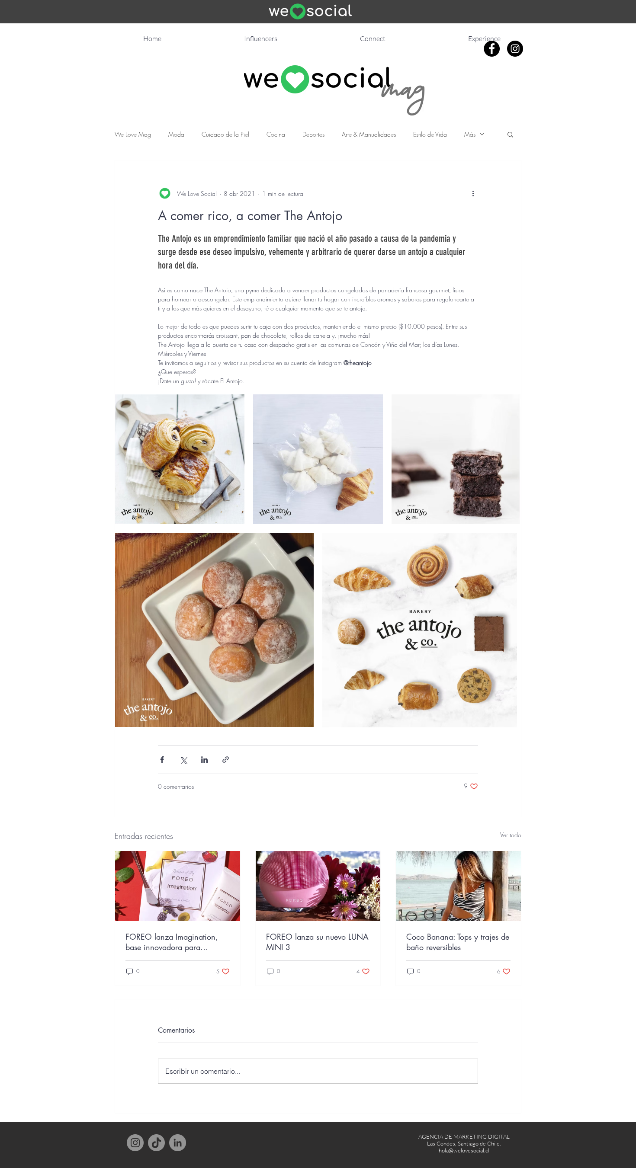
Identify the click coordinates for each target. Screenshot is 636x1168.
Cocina (276, 134)
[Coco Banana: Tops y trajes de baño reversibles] (458, 886)
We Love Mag (133, 134)
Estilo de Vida (430, 134)
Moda (176, 134)
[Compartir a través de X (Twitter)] (183, 759)
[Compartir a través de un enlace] (226, 759)
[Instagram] (135, 1142)
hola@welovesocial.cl (464, 1150)
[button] (510, 134)
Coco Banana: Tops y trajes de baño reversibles (457, 941)
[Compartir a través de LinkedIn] (204, 759)
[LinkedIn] (177, 1142)
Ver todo (510, 835)
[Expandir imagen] (179, 459)
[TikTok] (156, 1142)
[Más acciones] (473, 193)
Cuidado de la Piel (225, 134)
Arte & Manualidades (369, 134)
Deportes (313, 134)
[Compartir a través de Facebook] (162, 759)
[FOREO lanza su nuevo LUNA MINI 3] (318, 886)
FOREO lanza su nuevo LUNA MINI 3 (317, 941)
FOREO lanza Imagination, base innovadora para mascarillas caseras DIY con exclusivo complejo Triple (172, 941)
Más (469, 134)
